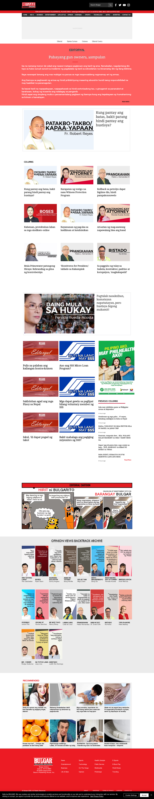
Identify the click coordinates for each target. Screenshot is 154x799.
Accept (144, 795)
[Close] (151, 795)
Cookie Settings (131, 795)
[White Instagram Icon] (128, 5)
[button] (34, 790)
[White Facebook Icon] (115, 5)
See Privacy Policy (96, 796)
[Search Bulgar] (110, 5)
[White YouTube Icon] (124, 5)
